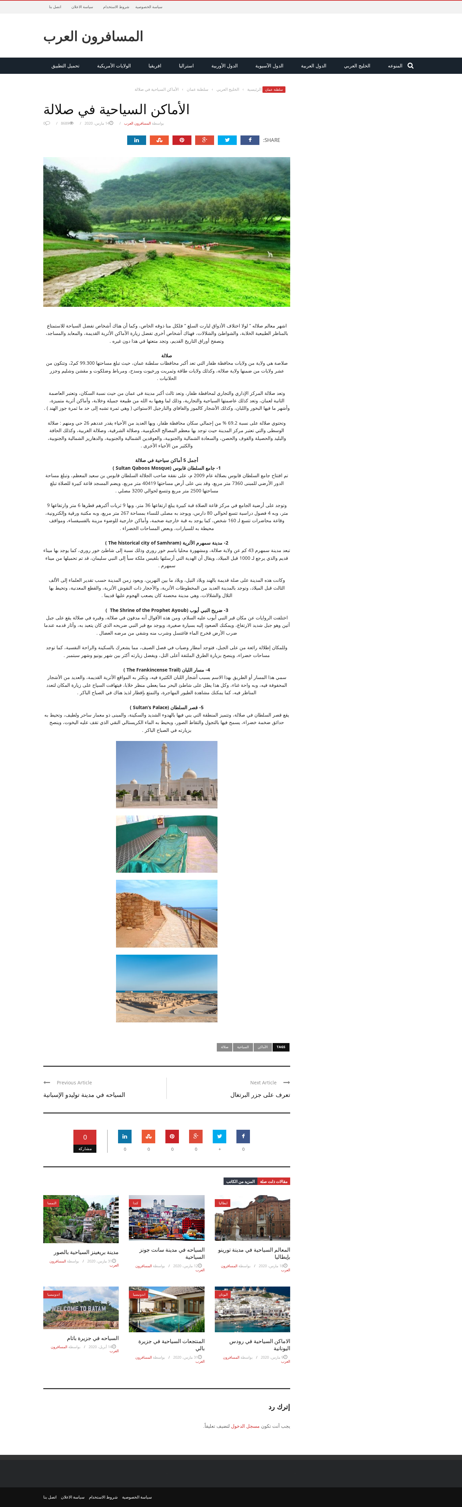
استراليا (186, 65)
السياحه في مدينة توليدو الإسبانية (84, 1094)
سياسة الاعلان (82, 6)
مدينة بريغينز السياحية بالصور (86, 1252)
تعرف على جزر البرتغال (260, 1094)
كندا (135, 1203)
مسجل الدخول (245, 1426)
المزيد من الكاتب (240, 1181)
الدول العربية (313, 65)
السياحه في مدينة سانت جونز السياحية (172, 1253)
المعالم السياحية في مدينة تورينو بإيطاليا (254, 1253)
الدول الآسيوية (269, 65)
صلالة (224, 1046)
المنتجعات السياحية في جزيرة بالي (171, 1344)
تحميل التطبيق (65, 65)
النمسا (51, 1203)
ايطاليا (223, 1203)
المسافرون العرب (93, 35)
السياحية (243, 1046)
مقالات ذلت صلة (273, 1181)
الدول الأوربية (224, 65)
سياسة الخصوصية (148, 6)
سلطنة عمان (274, 89)
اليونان (223, 1294)
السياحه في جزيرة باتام (93, 1338)
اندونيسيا (53, 1294)
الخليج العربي (357, 65)
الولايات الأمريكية (114, 65)
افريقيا (154, 65)
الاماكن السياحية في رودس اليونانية (259, 1344)
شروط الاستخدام (116, 6)
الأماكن (263, 1046)
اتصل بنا (55, 6)
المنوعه (395, 65)
